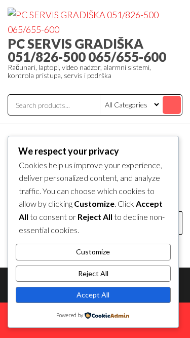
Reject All (93, 273)
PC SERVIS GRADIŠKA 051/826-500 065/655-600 (87, 50)
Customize (93, 251)
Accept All (93, 294)
